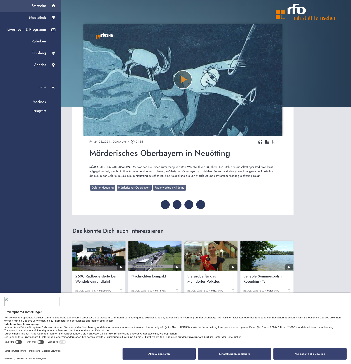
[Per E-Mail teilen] (200, 204)
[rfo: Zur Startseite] (306, 12)
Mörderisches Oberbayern (134, 187)
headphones (260, 141)
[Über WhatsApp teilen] (188, 204)
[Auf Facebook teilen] (165, 204)
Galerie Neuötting (103, 187)
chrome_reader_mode (267, 141)
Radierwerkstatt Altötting (169, 187)
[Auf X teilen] (177, 204)
